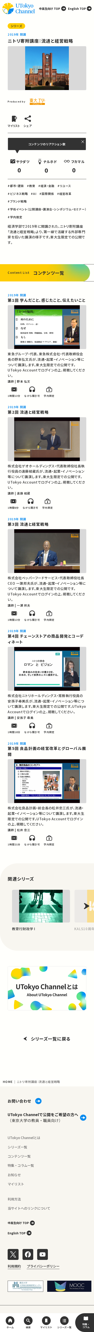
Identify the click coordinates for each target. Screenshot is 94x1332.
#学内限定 (15, 217)
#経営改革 (64, 194)
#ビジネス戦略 (18, 194)
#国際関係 (46, 194)
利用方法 (14, 1199)
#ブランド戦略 (17, 201)
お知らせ (14, 1174)
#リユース (64, 186)
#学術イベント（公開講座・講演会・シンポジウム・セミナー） (47, 209)
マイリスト (16, 1183)
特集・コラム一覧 (21, 1165)
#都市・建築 (16, 186)
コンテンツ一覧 (19, 1156)
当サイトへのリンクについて (29, 1208)
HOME (8, 1082)
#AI (34, 194)
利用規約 (14, 1266)
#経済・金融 (46, 186)
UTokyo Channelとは (24, 1137)
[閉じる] (83, 141)
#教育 (31, 186)
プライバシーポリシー (43, 1266)
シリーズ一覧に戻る (50, 1038)
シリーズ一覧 (17, 1147)
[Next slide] (86, 906)
